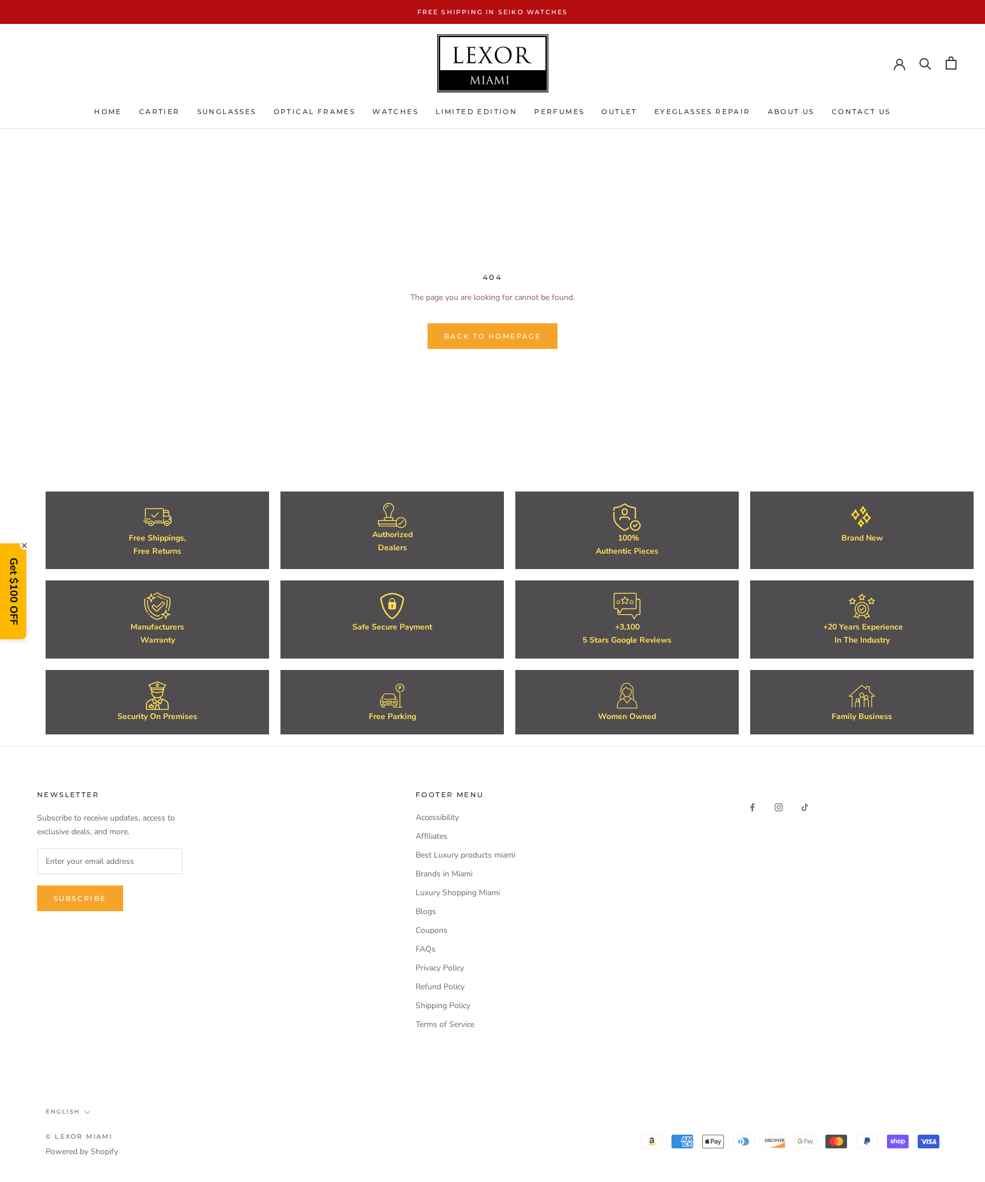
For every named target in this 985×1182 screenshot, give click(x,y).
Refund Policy (440, 986)
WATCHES (395, 112)
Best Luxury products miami (465, 855)
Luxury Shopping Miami (458, 892)
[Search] (925, 63)
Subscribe (80, 898)
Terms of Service (445, 1024)
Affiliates (431, 836)
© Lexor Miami (79, 1136)
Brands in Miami (444, 873)
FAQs (425, 949)
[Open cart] (951, 63)
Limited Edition (476, 112)
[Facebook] (752, 807)
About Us (791, 112)
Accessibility (437, 817)
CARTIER (159, 112)
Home (108, 112)
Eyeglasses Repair (702, 112)
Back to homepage (492, 336)
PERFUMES (559, 112)
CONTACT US (861, 112)
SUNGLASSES (227, 112)
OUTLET (619, 112)
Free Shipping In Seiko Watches (492, 12)
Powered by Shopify (82, 1151)
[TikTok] (805, 807)
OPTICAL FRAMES (315, 112)
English (63, 1111)
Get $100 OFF (14, 591)
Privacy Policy (440, 967)
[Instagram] (779, 807)
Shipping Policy (443, 1005)
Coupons (431, 930)
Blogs (426, 911)
